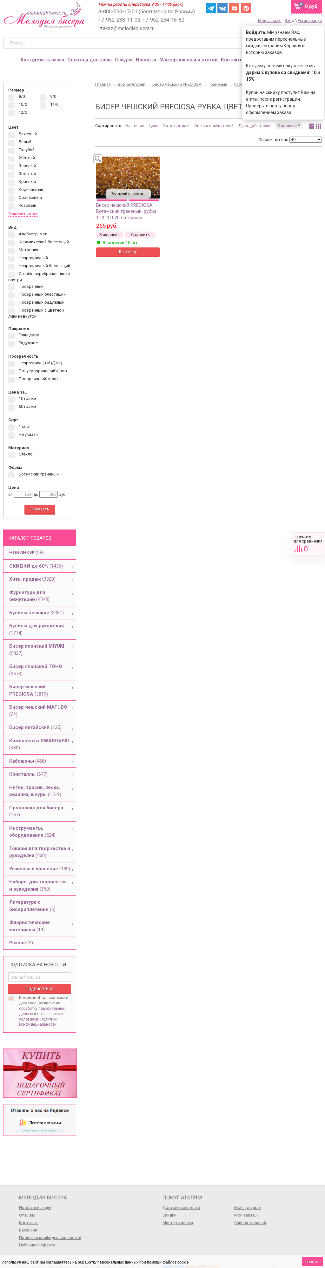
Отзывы (27, 1215)
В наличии (287, 125)
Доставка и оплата (181, 1207)
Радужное (28, 343)
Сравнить (308, 544)
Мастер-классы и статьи (188, 60)
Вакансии (28, 1230)
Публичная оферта (37, 1245)
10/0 (22, 104)
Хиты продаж (176, 125)
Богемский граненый (38, 474)
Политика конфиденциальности (50, 1237)
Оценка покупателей (214, 125)
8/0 (21, 96)
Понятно (313, 1261)
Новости (146, 60)
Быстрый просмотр (128, 194)
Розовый (27, 205)
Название (134, 125)
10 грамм (27, 398)
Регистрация (310, 20)
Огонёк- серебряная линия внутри (39, 276)
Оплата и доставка (89, 60)
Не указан (28, 434)
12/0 (22, 112)
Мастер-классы (177, 1222)
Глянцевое (28, 335)
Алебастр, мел (32, 234)
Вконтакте (222, 8)
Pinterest (246, 8)
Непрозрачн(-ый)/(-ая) (40, 363)
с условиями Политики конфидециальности (41, 1019)
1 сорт (24, 426)
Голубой (26, 149)
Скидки (124, 60)
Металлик (28, 249)
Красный (27, 181)
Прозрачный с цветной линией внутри (36, 313)
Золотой (27, 173)
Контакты (232, 60)
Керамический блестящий (43, 241)
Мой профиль (247, 1207)
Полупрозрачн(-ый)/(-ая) (42, 370)
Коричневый (30, 189)
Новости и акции (35, 1207)
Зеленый (27, 165)
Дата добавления (255, 125)
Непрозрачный (33, 257)
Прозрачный (30, 286)
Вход (289, 20)
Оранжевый (30, 197)
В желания (109, 234)
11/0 (53, 104)
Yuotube (234, 8)
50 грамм (27, 406)
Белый (24, 141)
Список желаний (250, 1222)
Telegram (211, 8)
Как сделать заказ (42, 60)
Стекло (25, 454)
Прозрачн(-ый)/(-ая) (38, 378)
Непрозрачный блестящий (44, 265)
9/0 (52, 96)
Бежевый (27, 134)
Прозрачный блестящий (42, 294)
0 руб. (312, 6)
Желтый (26, 157)
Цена (153, 125)
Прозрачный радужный (41, 302)
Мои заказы (270, 20)
